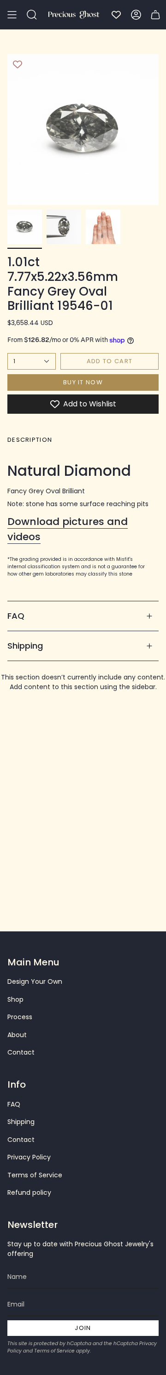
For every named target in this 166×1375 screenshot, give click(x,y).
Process (19, 1016)
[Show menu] (12, 14)
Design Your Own (34, 981)
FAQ (15, 616)
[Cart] (155, 14)
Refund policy (29, 1192)
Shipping (25, 645)
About (17, 1034)
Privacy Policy (29, 1157)
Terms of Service (34, 1175)
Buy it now (83, 382)
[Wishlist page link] (116, 14)
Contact (21, 1052)
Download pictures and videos (67, 529)
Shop (15, 999)
